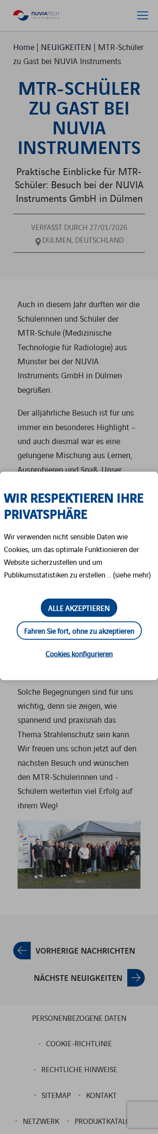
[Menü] (142, 15)
